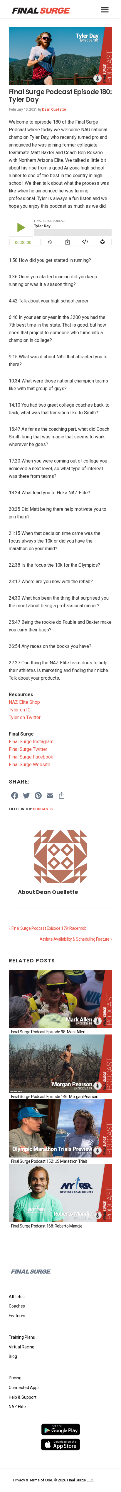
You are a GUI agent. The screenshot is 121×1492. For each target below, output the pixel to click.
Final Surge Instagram (31, 741)
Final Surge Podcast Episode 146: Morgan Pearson (54, 1096)
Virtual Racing (21, 1347)
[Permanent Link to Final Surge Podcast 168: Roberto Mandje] (60, 1193)
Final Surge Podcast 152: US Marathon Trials (49, 1161)
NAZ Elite (17, 1406)
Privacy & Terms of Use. (33, 1480)
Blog (13, 1356)
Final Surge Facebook (31, 757)
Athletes (17, 1296)
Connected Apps (24, 1387)
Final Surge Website (29, 764)
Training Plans (22, 1337)
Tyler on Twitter (25, 717)
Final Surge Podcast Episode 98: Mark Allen (48, 1031)
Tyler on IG (20, 710)
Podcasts (43, 809)
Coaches (17, 1306)
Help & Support (22, 1397)
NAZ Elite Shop (24, 702)
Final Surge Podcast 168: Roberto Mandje (47, 1226)
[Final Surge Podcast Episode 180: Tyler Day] (60, 31)
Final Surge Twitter (28, 749)
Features (17, 1315)
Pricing (15, 1377)
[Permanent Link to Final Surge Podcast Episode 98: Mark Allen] (60, 999)
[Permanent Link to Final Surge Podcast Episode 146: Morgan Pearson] (60, 1063)
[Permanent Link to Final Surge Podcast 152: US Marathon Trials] (60, 1128)
